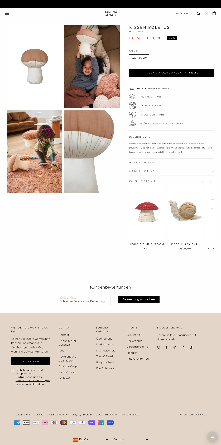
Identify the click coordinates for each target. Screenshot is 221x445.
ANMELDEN (145, 251)
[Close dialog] (176, 191)
